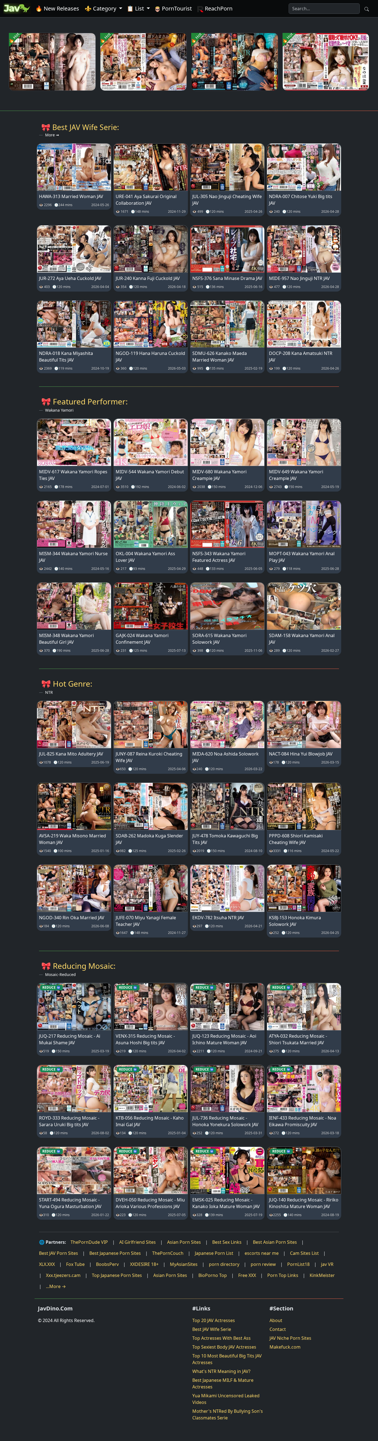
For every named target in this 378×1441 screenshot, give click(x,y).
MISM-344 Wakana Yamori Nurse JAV (73, 557)
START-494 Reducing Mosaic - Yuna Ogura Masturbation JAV (70, 1203)
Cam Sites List (304, 1253)
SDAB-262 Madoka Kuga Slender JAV (149, 839)
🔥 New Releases (57, 8)
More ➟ (52, 134)
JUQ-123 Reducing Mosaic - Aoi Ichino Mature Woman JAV (224, 1039)
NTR (49, 692)
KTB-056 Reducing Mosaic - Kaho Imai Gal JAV (150, 1121)
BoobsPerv (107, 1264)
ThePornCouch (167, 1253)
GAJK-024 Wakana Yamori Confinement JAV (142, 638)
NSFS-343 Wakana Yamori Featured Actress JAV (218, 557)
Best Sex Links (227, 1242)
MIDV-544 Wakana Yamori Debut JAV (150, 475)
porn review (263, 1264)
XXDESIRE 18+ (144, 1264)
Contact (278, 1329)
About (276, 1320)
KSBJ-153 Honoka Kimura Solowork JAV (295, 921)
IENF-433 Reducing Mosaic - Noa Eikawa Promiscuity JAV (302, 1121)
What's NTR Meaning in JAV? (221, 1371)
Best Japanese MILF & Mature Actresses (222, 1383)
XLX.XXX (47, 1264)
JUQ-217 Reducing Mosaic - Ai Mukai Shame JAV (69, 1039)
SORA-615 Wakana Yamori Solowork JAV (219, 638)
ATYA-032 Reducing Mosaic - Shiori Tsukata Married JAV (298, 1039)
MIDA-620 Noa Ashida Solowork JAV (225, 757)
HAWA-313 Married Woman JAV (71, 196)
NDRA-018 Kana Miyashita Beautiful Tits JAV (66, 356)
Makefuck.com (285, 1347)
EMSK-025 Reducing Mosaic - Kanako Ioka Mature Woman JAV (226, 1203)
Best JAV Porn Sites (58, 1253)
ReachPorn (217, 8)
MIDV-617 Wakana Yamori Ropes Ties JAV (73, 475)
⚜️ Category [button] (101, 8)
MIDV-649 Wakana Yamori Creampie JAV (296, 475)
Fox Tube (75, 1264)
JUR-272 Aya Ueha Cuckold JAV (70, 278)
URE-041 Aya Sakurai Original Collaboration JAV (146, 199)
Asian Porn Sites (184, 1242)
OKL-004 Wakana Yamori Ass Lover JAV (145, 557)
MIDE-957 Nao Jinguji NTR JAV (299, 278)
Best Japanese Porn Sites (115, 1253)
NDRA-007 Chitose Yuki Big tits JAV (300, 199)
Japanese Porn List (214, 1253)
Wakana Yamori (59, 410)
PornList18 (298, 1264)
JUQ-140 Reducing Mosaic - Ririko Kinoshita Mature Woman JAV (303, 1203)
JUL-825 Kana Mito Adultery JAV (71, 754)
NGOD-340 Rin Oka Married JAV (71, 918)
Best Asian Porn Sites (275, 1242)
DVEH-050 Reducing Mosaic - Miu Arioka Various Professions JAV (150, 1203)
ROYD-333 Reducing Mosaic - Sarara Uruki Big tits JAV (69, 1121)
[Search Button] (366, 8)
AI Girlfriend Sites (137, 1242)
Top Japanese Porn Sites (117, 1275)
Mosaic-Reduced (60, 974)
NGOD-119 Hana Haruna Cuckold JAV (150, 356)
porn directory (224, 1264)
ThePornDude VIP (89, 1242)
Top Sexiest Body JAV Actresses (224, 1347)
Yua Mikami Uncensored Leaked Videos (226, 1399)
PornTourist (176, 8)
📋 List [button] (136, 8)
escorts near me (262, 1253)
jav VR (327, 1264)
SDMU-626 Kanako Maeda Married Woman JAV (219, 356)
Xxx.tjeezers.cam (63, 1275)
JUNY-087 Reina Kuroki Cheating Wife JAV (149, 757)
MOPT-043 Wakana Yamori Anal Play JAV (302, 557)
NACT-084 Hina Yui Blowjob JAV (301, 754)
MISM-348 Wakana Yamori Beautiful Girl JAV (66, 638)
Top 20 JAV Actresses (213, 1320)
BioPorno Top (212, 1275)
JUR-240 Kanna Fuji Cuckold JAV (148, 278)
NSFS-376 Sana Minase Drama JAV (227, 278)
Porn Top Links (282, 1275)
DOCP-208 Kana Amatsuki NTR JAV (300, 356)
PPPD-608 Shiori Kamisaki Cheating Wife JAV (296, 839)
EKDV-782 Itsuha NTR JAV (218, 918)
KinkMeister (322, 1275)
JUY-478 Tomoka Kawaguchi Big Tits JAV (225, 839)
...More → (56, 1286)
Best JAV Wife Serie (211, 1329)
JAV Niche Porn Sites (290, 1338)
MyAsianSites (184, 1264)
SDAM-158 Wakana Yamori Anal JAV (302, 638)
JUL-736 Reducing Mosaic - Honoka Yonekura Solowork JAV (225, 1121)
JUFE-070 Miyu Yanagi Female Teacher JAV (146, 921)
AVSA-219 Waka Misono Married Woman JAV (72, 839)
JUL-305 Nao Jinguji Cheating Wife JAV (227, 199)
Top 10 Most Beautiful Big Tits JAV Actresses (227, 1359)
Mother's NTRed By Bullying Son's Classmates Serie (227, 1414)
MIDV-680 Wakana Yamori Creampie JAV (219, 475)
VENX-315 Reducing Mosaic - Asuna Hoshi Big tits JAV (145, 1039)
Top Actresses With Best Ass (221, 1338)
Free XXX (247, 1275)
